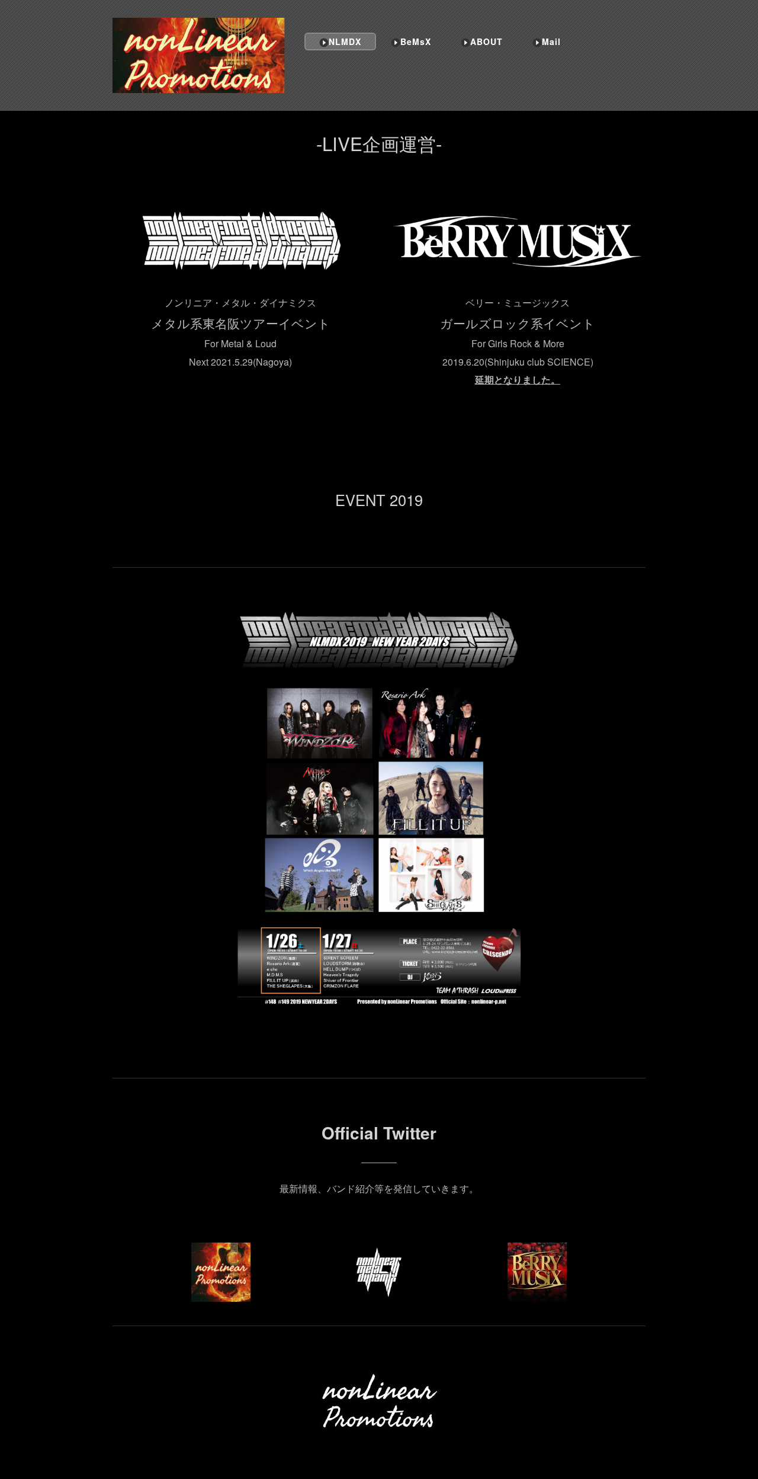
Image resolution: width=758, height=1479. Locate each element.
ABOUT (486, 41)
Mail (551, 41)
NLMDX (345, 41)
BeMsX (415, 41)
